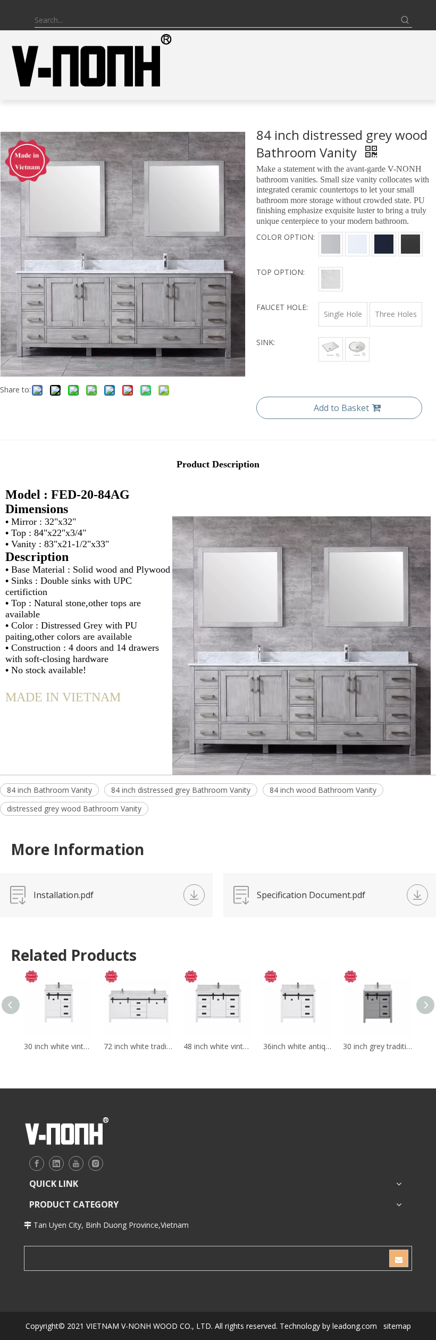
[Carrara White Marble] (330, 279)
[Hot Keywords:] (405, 20)
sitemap (397, 1326)
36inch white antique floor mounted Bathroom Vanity (297, 1046)
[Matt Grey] (330, 244)
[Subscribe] (398, 1258)
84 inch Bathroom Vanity (49, 790)
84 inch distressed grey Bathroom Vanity (180, 790)
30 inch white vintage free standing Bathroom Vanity (58, 1046)
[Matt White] (357, 244)
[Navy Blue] (384, 244)
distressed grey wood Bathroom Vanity (74, 808)
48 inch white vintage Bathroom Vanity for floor (218, 1046)
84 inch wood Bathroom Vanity (323, 790)
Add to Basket (341, 408)
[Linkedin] (56, 1163)
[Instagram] (95, 1163)
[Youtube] (76, 1163)
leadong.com (354, 1326)
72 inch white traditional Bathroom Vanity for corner (138, 1046)
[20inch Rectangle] (330, 349)
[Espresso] (410, 244)
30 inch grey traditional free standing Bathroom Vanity (377, 1046)
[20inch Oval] (357, 349)
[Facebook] (36, 1163)
